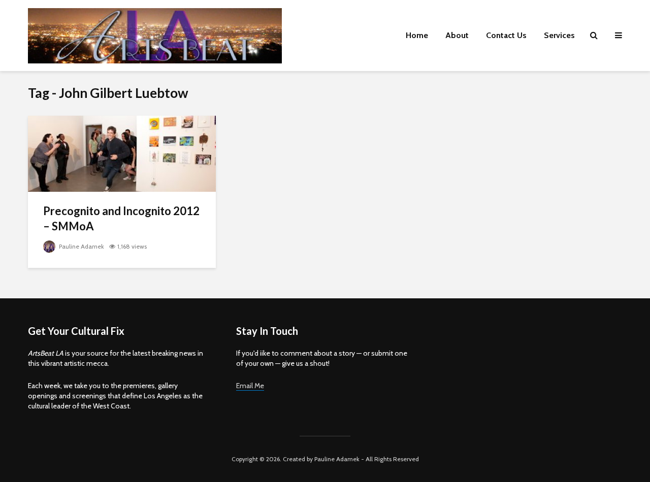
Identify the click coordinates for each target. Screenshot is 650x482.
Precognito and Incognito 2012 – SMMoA (121, 218)
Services (559, 35)
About (457, 35)
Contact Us (506, 35)
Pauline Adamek (80, 246)
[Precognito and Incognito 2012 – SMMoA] (122, 153)
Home (417, 35)
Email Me (250, 385)
